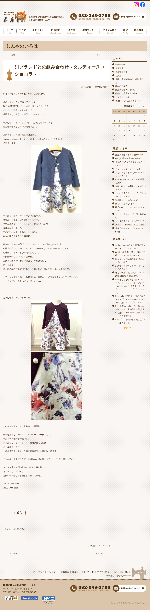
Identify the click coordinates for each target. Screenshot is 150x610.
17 (114, 131)
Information (120, 65)
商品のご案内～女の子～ (126, 90)
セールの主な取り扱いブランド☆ (130, 221)
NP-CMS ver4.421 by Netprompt (48, 602)
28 (134, 135)
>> (143, 106)
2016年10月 (129, 106)
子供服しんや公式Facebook (118, 576)
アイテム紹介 (103, 572)
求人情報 (119, 68)
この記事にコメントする (99, 545)
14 (134, 126)
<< (115, 106)
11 (119, 126)
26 (124, 135)
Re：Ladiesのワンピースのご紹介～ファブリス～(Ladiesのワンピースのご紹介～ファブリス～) (130, 299)
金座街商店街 (121, 72)
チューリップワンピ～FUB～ (128, 169)
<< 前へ (13, 55)
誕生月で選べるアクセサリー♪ (129, 155)
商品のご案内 (101, 87)
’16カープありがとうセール (128, 101)
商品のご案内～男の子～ (126, 93)
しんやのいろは (22, 46)
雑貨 (114, 572)
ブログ (41, 572)
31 (114, 140)
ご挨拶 (118, 76)
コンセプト (52, 572)
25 (119, 135)
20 (129, 131)
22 (139, 131)
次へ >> (99, 55)
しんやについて (122, 97)
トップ (31, 572)
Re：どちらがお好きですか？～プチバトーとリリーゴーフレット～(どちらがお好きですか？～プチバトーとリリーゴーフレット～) (130, 286)
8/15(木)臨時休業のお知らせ (128, 158)
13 (129, 126)
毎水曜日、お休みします (126, 200)
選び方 (75, 572)
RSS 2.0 (130, 327)
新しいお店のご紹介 (124, 204)
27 (129, 135)
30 (144, 135)
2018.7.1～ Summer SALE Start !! (130, 225)
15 (139, 126)
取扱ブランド (87, 572)
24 (114, 135)
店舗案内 (65, 572)
